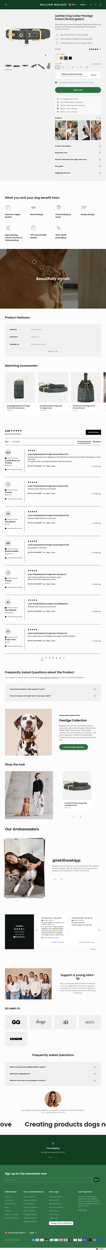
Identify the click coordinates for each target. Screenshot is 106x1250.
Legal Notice (53, 1218)
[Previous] (96, 118)
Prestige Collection (30, 1214)
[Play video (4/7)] (96, 130)
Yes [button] (44, 466)
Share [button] (53, 466)
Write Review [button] (93, 432)
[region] (68, 930)
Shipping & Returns (56, 1197)
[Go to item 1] (8, 66)
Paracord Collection (31, 1207)
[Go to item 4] (33, 66)
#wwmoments (10, 1204)
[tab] (84, 442)
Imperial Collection (30, 1200)
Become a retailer (11, 1214)
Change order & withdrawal (61, 1223)
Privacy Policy (54, 1214)
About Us (8, 1197)
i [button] (87, 76)
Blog (6, 1207)
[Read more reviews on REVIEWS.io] (19, 937)
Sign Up (96, 1179)
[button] (95, 49)
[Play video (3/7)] (84, 130)
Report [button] (48, 466)
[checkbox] (58, 75)
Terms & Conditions (56, 1207)
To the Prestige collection (73, 747)
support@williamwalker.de (48, 678)
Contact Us (9, 1200)
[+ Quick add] (32, 399)
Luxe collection (29, 1204)
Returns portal (54, 1200)
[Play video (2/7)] (72, 130)
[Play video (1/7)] (60, 130)
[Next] (100, 118)
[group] (16, 431)
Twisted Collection (30, 1218)
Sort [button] (7, 441)
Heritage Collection (31, 1221)
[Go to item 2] (16, 66)
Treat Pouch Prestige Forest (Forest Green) (84, 407)
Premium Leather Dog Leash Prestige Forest (51, 407)
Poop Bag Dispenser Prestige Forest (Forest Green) (18, 407)
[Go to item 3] (25, 66)
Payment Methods (56, 1204)
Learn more (82, 1210)
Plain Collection (29, 1211)
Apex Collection (29, 1197)
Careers (8, 1211)
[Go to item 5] (41, 66)
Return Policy (53, 1211)
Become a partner (12, 1218)
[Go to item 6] (49, 66)
